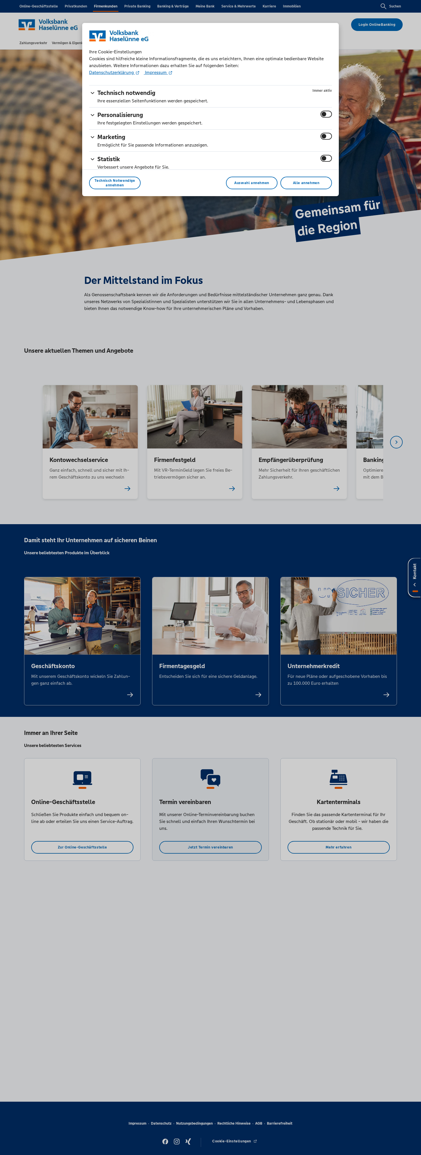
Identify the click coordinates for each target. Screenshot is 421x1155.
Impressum (156, 72)
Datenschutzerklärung (112, 72)
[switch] (326, 114)
